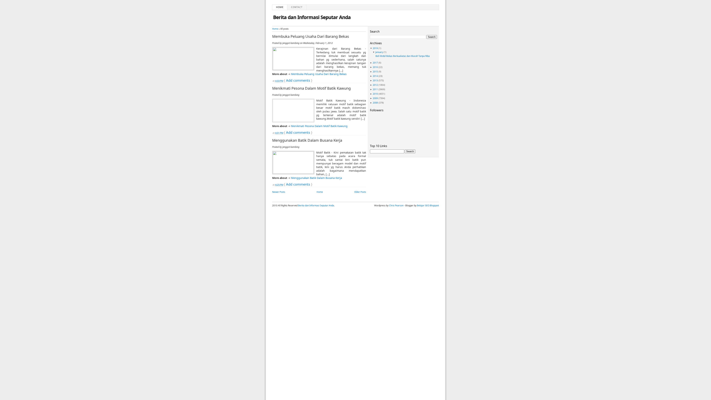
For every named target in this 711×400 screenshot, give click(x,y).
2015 (375, 71)
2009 (375, 98)
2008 (375, 102)
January (379, 52)
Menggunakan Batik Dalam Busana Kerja (307, 140)
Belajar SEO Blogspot (428, 205)
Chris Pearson (396, 205)
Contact (297, 7)
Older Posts (360, 192)
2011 (375, 89)
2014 (375, 76)
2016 (375, 67)
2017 (375, 62)
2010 (375, 93)
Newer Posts (278, 192)
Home (279, 7)
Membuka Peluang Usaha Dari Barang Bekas (310, 36)
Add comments (298, 80)
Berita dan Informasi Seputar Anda (312, 17)
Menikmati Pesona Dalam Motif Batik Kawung (311, 88)
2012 (375, 84)
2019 (375, 48)
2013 (375, 80)
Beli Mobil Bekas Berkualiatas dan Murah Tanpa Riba (402, 56)
